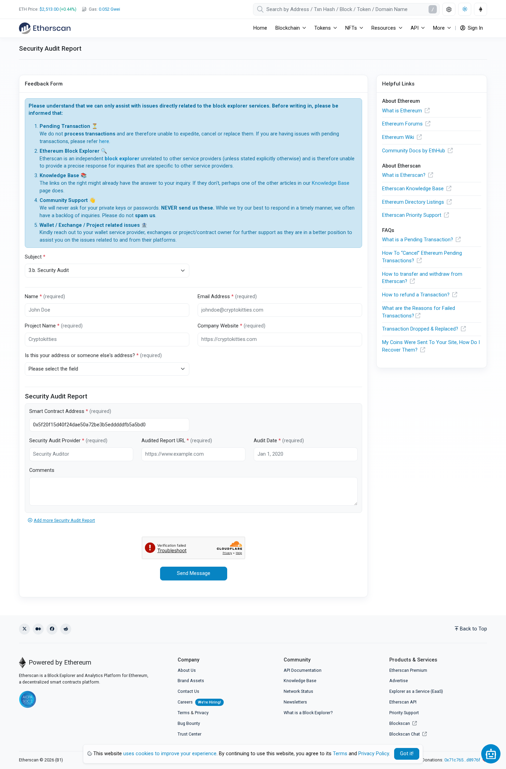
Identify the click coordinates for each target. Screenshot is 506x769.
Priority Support (404, 712)
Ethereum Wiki (398, 137)
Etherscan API (403, 702)
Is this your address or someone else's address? (93, 355)
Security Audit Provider (68, 441)
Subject (35, 257)
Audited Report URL (176, 441)
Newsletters (295, 702)
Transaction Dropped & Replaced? (421, 329)
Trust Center (189, 734)
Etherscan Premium (408, 670)
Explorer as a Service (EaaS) (416, 691)
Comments (41, 470)
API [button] (415, 28)
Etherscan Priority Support (412, 215)
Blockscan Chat (405, 734)
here (104, 141)
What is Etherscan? (404, 175)
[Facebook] (51, 629)
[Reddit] (65, 629)
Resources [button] (383, 28)
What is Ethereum (402, 111)
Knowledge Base (330, 183)
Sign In (474, 28)
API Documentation (302, 670)
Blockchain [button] (287, 28)
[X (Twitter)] (24, 629)
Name (45, 297)
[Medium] (38, 629)
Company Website (231, 326)
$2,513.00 (49, 9)
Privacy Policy (373, 754)
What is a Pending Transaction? (418, 240)
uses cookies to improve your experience (170, 754)
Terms (184, 712)
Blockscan (400, 723)
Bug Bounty (189, 723)
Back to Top (473, 629)
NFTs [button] (351, 28)
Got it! (406, 754)
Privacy (202, 712)
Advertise (398, 680)
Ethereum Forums (403, 124)
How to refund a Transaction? (416, 295)
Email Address (227, 297)
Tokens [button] (322, 28)
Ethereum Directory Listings (413, 202)
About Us (187, 670)
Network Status (298, 691)
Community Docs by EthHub (414, 151)
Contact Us (188, 691)
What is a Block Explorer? (308, 712)
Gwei (109, 9)
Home (260, 28)
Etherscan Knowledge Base (413, 189)
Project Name (54, 326)
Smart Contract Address (70, 411)
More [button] (439, 28)
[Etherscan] (45, 28)
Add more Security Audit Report (64, 520)
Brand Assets (191, 680)
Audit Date (279, 441)
